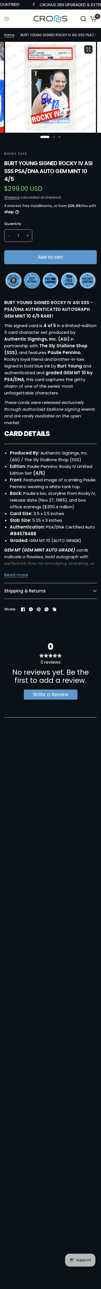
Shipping (12, 197)
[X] (30, 609)
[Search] (83, 19)
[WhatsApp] (46, 609)
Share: (10, 609)
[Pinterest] (38, 609)
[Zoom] (88, 49)
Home (9, 35)
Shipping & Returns (25, 591)
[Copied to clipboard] (54, 609)
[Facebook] (23, 609)
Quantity (12, 223)
